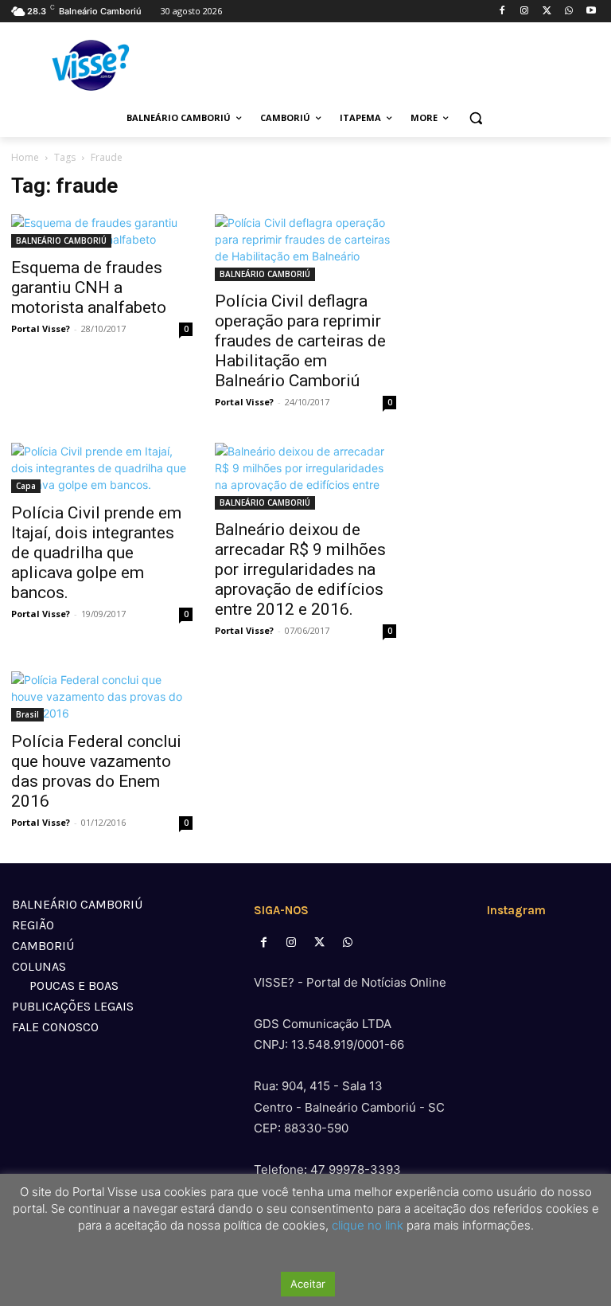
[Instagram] (525, 11)
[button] (476, 118)
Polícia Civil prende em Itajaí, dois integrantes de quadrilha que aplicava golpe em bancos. (96, 552)
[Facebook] (502, 11)
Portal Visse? (40, 328)
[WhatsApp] (568, 11)
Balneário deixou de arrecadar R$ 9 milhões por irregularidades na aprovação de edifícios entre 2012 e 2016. (300, 569)
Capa (26, 485)
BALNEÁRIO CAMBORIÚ (61, 240)
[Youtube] (591, 11)
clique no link (366, 1225)
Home (25, 157)
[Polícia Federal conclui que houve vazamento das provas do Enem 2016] (102, 696)
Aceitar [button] (307, 1283)
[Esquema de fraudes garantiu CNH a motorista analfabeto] (102, 231)
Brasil (27, 714)
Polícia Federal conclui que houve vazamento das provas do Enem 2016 (96, 771)
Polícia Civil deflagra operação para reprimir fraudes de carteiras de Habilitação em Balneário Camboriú (300, 340)
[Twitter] (547, 11)
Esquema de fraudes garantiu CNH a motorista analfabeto (88, 287)
